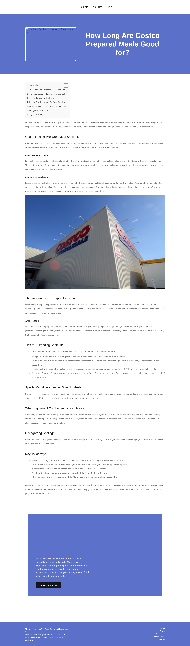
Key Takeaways (35, 115)
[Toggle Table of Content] (64, 85)
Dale (109, 7)
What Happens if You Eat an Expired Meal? (48, 106)
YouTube (97, 7)
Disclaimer (160, 634)
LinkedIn (161, 639)
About (162, 628)
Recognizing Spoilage (38, 110)
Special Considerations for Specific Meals (47, 102)
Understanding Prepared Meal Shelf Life (47, 90)
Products (83, 7)
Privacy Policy (159, 637)
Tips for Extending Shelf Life (41, 98)
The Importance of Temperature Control (47, 94)
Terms (162, 631)
